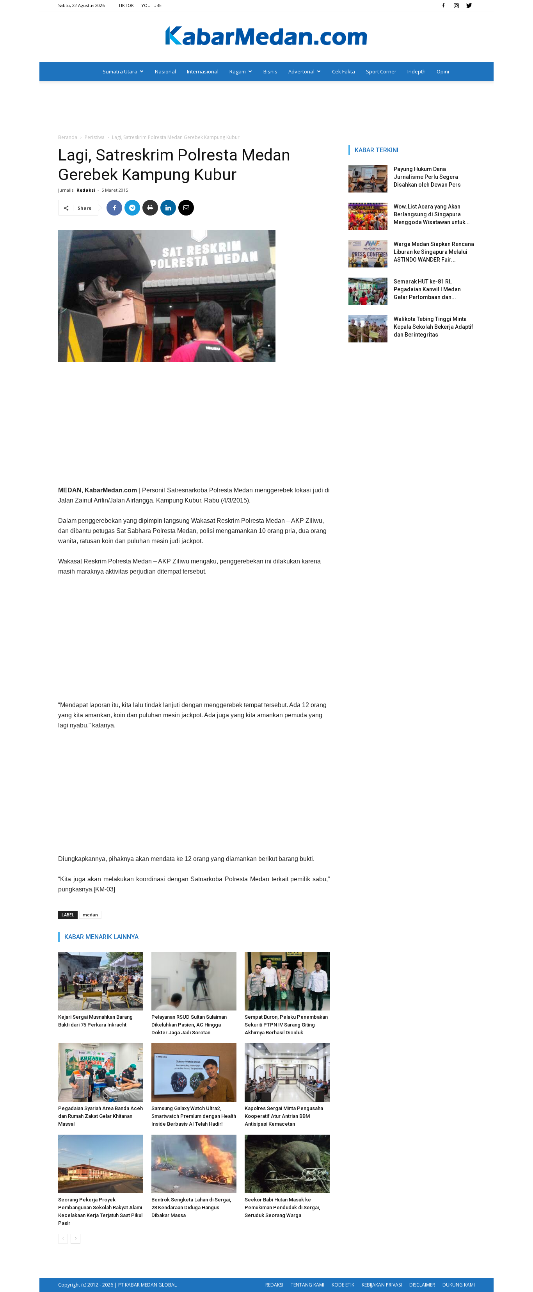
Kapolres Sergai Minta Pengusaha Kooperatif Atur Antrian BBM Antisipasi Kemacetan (284, 1116)
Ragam (237, 71)
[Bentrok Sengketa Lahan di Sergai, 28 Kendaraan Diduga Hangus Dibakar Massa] (193, 1164)
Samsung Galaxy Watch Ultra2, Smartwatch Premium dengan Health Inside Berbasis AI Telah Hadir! (193, 1116)
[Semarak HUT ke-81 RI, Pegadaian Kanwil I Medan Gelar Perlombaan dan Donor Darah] (367, 291)
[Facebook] (443, 5)
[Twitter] (469, 5)
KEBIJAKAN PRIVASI (382, 1284)
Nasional (165, 71)
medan (90, 915)
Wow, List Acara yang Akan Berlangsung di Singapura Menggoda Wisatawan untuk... (432, 214)
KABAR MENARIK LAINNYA (101, 937)
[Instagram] (456, 5)
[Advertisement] (266, 107)
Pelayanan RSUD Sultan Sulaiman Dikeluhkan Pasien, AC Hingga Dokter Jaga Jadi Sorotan (189, 1024)
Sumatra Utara (120, 71)
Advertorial (301, 71)
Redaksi (85, 190)
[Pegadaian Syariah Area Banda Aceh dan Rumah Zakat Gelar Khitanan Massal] (100, 1072)
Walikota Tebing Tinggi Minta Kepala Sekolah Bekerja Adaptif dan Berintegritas (433, 327)
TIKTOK (126, 5)
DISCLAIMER (422, 1284)
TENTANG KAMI (307, 1284)
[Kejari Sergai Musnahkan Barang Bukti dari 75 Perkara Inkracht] (100, 981)
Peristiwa (95, 137)
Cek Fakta (343, 71)
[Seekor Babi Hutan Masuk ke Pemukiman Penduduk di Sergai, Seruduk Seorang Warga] (287, 1164)
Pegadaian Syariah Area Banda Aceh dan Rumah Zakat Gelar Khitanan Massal (100, 1116)
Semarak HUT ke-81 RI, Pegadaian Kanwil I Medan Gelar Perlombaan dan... (427, 289)
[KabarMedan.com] (266, 37)
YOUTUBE (151, 5)
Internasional (203, 71)
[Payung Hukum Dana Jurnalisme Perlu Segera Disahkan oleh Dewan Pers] (367, 178)
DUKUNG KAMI (458, 1284)
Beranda (67, 137)
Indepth (416, 71)
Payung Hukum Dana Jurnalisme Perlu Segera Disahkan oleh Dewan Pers (427, 177)
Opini (443, 71)
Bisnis (270, 71)
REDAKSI (274, 1284)
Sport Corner (381, 71)
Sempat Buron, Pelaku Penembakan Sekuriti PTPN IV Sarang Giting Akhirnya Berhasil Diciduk (286, 1024)
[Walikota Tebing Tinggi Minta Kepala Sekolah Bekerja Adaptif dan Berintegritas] (367, 328)
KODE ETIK (343, 1284)
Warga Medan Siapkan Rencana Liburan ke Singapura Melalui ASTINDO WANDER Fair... (434, 252)
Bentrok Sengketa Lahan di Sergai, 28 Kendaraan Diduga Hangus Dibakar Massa (191, 1207)
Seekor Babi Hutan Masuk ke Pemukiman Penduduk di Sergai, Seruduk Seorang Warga (282, 1207)
